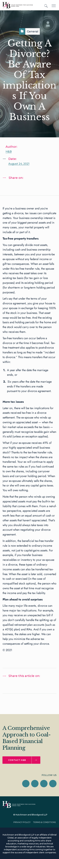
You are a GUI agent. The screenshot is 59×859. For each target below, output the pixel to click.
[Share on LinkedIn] (8, 186)
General (32, 31)
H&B (9, 151)
